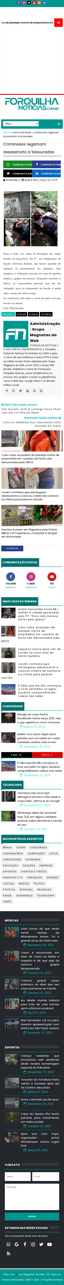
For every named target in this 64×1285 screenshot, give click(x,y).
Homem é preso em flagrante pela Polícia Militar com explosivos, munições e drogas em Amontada (29, 533)
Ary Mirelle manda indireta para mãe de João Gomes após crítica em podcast (40, 1004)
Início (7, 8)
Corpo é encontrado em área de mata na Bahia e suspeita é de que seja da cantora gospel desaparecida (40, 960)
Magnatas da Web (33, 1274)
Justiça (8, 883)
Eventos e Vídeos (33, 871)
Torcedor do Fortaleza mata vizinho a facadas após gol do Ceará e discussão (40, 1083)
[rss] (39, 2)
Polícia (39, 883)
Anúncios (39, 8)
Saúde (7, 895)
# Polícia (46, 314)
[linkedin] (44, 2)
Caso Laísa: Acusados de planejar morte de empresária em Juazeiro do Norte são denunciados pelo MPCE (30, 458)
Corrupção (36, 853)
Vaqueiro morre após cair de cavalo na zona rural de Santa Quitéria (39, 652)
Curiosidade (12, 859)
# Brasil (21, 314)
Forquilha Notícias (52, 1279)
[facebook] (18, 2)
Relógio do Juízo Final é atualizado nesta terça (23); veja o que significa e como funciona (39, 718)
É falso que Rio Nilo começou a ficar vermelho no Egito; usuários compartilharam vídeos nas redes (39, 691)
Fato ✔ (47, 755)
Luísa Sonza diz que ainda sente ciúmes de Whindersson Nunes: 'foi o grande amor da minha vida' (40, 934)
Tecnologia (45, 895)
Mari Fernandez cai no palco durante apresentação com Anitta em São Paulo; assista (40, 1024)
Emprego (46, 865)
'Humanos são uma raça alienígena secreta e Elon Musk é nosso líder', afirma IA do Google (38, 797)
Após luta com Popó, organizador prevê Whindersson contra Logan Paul (40, 1140)
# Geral (33, 314)
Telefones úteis (13, 15)
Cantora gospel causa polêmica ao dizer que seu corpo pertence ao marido (40, 984)
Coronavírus (13, 853)
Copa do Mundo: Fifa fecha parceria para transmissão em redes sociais (40, 1118)
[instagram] (24, 2)
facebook (12, 548)
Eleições (29, 865)
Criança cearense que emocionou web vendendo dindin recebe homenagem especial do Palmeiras (40, 1062)
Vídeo (7, 901)
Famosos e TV (13, 877)
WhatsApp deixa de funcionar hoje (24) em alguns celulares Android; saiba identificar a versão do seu (39, 819)
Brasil (7, 847)
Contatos (22, 8)
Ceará (20, 847)
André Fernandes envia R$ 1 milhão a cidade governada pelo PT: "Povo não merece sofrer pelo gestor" (38, 614)
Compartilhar (22, 164)
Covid (53, 853)
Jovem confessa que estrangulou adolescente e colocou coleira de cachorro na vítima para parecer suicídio (30, 495)
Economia (33, 859)
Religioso (44, 889)
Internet (53, 877)
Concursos (38, 847)
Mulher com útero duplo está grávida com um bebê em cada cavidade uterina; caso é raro (38, 738)
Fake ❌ (16, 755)
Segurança (24, 895)
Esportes (10, 871)
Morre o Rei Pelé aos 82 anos (39, 1099)
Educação (10, 865)
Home (7, 132)
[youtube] (34, 2)
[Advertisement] (32, 60)
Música (24, 883)
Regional (26, 889)
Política (9, 889)
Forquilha (34, 877)
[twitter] (29, 2)
